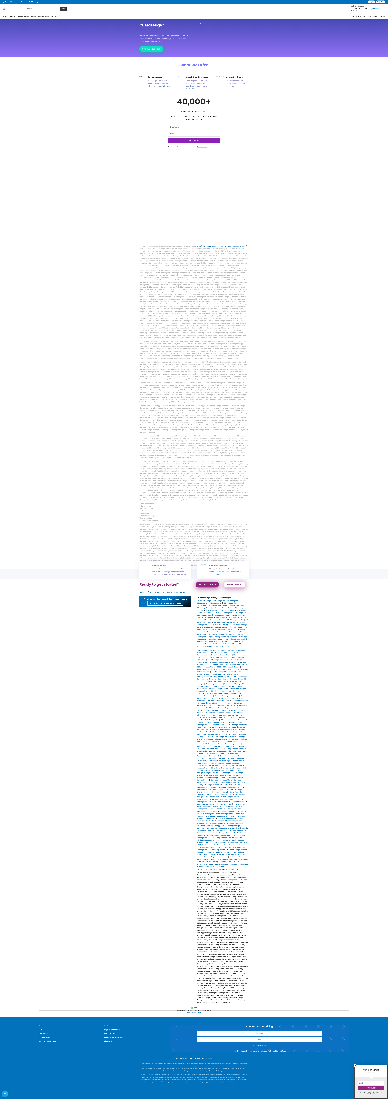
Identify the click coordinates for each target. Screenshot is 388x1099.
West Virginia (202, 751)
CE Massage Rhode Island (226, 756)
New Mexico (210, 816)
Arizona (216, 835)
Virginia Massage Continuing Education (222, 637)
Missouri (212, 756)
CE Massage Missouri (226, 650)
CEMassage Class (203, 605)
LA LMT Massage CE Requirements (215, 689)
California (215, 686)
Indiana (219, 852)
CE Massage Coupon (236, 605)
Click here (166, 86)
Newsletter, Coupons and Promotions (231, 818)
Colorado (214, 780)
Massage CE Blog (196, 1012)
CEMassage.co (232, 601)
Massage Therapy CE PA (233, 681)
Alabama (230, 766)
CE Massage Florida (236, 857)
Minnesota (237, 751)
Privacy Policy (202, 147)
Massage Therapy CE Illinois (207, 811)
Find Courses (43, 1033)
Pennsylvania (202, 650)
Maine (245, 751)
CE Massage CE (226, 613)
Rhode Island (233, 653)
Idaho (225, 857)
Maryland (215, 698)
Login (372, 2)
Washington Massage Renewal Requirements (213, 864)
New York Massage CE (223, 625)
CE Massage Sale (212, 610)
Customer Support (218, 565)
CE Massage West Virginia (227, 859)
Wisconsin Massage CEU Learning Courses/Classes (226, 749)
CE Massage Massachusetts (225, 737)
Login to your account (112, 1030)
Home (5, 16)
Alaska (215, 806)
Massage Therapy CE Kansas (231, 806)
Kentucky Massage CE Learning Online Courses (222, 862)
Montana (240, 758)
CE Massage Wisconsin (214, 684)
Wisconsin (240, 766)
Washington (231, 732)
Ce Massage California (232, 809)
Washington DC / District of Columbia (211, 732)
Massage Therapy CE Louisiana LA (209, 809)
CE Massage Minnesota (228, 710)
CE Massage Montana (218, 790)
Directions (108, 1041)
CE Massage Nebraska (231, 667)
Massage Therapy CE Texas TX (216, 778)
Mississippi (212, 650)
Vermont (214, 710)
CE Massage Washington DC (223, 773)
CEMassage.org (203, 603)
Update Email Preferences (113, 1037)
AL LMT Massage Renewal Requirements (220, 708)
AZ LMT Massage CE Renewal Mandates (217, 713)
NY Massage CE (238, 627)
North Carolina (234, 785)
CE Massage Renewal (205, 615)
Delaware (237, 804)
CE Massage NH (213, 657)
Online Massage (357, 6)
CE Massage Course (219, 605)
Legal (210, 1058)
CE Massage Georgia (228, 720)
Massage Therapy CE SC (212, 667)
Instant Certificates (235, 77)
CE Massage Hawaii (220, 792)
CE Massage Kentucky (217, 766)
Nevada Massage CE (232, 642)
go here (217, 574)
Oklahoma (218, 845)
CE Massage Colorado (218, 653)
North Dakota (211, 679)
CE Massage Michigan (238, 689)
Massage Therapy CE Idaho (207, 691)
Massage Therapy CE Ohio (226, 816)
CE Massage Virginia (228, 835)
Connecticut (229, 799)
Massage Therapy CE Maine (207, 787)
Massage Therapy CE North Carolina (210, 768)
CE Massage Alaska (224, 751)
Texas (199, 689)
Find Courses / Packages (19, 16)
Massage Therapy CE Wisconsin (226, 674)
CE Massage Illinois (220, 794)
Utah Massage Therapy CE (215, 823)
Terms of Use (9, 2)
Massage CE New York (223, 627)
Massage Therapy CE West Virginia (227, 739)
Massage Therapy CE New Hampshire (225, 854)
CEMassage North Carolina (230, 698)
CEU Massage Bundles (235, 620)
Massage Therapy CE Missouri (216, 785)
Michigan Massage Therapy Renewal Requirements (216, 840)
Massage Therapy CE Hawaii (208, 703)
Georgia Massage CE (223, 646)
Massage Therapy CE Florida (231, 686)
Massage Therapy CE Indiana (220, 665)
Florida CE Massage (223, 617)
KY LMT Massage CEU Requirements (217, 693)
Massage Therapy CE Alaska (207, 782)
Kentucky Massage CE (216, 639)
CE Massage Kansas (228, 657)
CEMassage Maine (216, 799)
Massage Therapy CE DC (216, 826)
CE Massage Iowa (225, 691)
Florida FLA (242, 811)
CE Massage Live (219, 601)
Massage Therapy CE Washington (209, 742)
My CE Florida (213, 644)
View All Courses (150, 49)
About (53, 16)
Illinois (244, 739)
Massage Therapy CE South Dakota (210, 746)
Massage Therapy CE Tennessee (227, 696)
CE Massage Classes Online (222, 608)
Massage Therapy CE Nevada (208, 725)
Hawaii (230, 790)
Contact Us (108, 1026)
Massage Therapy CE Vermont (232, 722)
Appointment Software (197, 77)
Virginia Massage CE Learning (225, 677)
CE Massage (219, 866)
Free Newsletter (44, 1037)
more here (190, 89)
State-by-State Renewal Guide (165, 603)
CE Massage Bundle (227, 610)
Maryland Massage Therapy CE (226, 629)
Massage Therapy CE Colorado (230, 787)
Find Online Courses (376, 16)
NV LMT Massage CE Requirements (224, 672)
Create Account (206, 584)
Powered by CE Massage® (31, 2)
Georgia (206, 854)
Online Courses (155, 77)
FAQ (229, 830)
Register (380, 2)
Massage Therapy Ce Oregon (231, 780)
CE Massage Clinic (212, 613)
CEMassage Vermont (221, 842)
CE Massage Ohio (235, 838)
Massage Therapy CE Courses (218, 701)
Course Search (233, 584)
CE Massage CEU (240, 613)
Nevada (240, 708)
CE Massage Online (239, 615)
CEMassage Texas (203, 608)
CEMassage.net (215, 603)
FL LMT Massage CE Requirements (219, 660)
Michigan (200, 684)
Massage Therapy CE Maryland (235, 742)
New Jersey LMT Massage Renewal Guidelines (223, 828)
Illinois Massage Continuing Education (222, 634)
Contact (19, 2)
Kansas (212, 859)
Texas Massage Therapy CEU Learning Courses (214, 804)
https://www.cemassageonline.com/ (233, 246)
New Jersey (201, 660)
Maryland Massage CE (230, 632)
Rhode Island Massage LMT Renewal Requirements (224, 821)
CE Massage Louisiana (214, 681)
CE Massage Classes (231, 603)
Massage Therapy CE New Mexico (229, 847)
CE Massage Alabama (240, 701)
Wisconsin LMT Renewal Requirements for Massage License (218, 744)
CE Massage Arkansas (228, 811)
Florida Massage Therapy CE (230, 644)
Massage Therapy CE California (223, 770)
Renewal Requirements (40, 16)
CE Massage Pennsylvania (207, 754)
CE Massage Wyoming (223, 775)
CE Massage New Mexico (218, 727)
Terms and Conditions (184, 1058)
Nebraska (236, 693)
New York (208, 845)
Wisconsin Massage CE (205, 646)
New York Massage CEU (209, 720)
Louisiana (205, 710)
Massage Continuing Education (225, 622)
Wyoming (200, 821)
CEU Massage (237, 617)
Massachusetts (202, 790)
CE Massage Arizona (238, 802)
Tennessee (201, 701)
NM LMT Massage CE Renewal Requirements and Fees (225, 729)
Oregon (214, 662)
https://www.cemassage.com (208, 246)
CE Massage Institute (222, 615)
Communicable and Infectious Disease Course (214, 655)
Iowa (199, 854)
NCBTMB (212, 751)
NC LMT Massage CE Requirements (220, 669)
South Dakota (223, 679)
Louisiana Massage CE (214, 642)
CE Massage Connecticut (225, 833)
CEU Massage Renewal (216, 620)
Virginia (241, 657)
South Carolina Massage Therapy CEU (221, 758)
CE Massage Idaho (212, 722)
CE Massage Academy (205, 617)
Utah (227, 746)
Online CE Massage (204, 601)
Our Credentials (358, 16)
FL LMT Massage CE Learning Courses (220, 715)
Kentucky (200, 823)
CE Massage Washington (228, 662)
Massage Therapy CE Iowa (219, 705)
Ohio (198, 710)
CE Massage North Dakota (234, 852)
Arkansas (235, 864)
